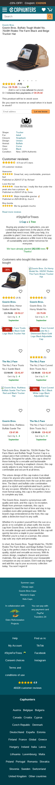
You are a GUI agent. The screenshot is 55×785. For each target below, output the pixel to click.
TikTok (40, 645)
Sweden (25, 769)
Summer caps (27, 582)
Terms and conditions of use (15, 671)
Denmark (37, 724)
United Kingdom (18, 776)
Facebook (40, 653)
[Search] (50, 16)
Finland (12, 739)
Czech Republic (21, 724)
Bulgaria (39, 710)
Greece (42, 739)
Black (18, 149)
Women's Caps (27, 595)
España (30, 732)
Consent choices (14, 660)
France (23, 739)
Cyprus (38, 717)
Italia (34, 746)
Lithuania (15, 754)
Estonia (41, 732)
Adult (18, 135)
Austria (17, 710)
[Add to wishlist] (20, 291)
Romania (32, 761)
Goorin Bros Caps (27, 591)
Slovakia (44, 761)
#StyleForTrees (14, 653)
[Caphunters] (16, 9)
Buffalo (19, 143)
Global (32, 739)
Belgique (28, 710)
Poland (10, 761)
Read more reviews (11, 212)
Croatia (28, 717)
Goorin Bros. (8, 25)
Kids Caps (27, 599)
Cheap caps (27, 587)
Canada (17, 717)
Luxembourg (29, 754)
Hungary (14, 746)
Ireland (25, 746)
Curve (19, 146)
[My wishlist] (43, 9)
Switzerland (39, 769)
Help (15, 638)
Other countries (37, 776)
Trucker (19, 132)
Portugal (20, 761)
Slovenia (14, 769)
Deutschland (17, 732)
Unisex (19, 140)
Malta (42, 754)
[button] (19, 80)
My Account (15, 645)
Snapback (21, 138)
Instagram (40, 660)
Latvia (42, 746)
